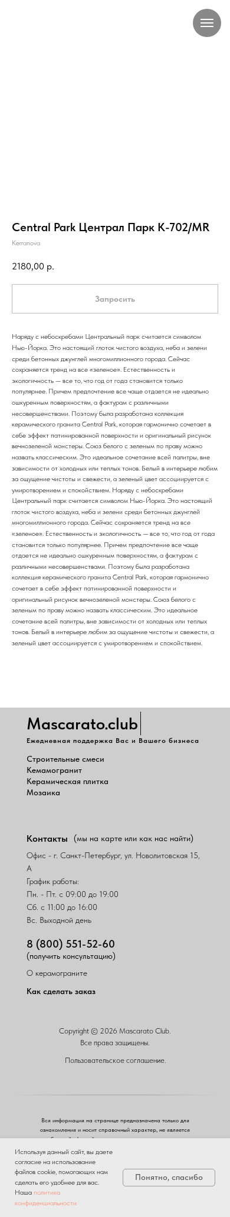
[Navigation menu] (207, 23)
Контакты (47, 838)
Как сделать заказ (61, 991)
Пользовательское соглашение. (115, 1060)
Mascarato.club (82, 723)
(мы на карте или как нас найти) (133, 838)
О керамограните (57, 973)
